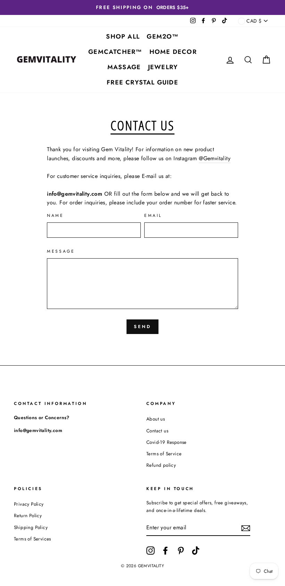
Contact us (157, 430)
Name (55, 215)
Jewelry (163, 67)
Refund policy (161, 465)
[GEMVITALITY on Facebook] (165, 550)
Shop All (123, 36)
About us (155, 418)
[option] (142, 7)
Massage (124, 67)
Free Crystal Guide (142, 82)
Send (143, 326)
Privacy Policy (29, 503)
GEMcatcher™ (115, 51)
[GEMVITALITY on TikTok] (196, 550)
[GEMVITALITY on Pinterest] (181, 550)
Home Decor (173, 51)
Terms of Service (163, 453)
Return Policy (28, 515)
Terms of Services (32, 538)
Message (61, 251)
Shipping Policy (31, 527)
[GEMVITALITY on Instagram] (150, 550)
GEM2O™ (163, 36)
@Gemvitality (214, 158)
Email (153, 215)
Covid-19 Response (166, 442)
